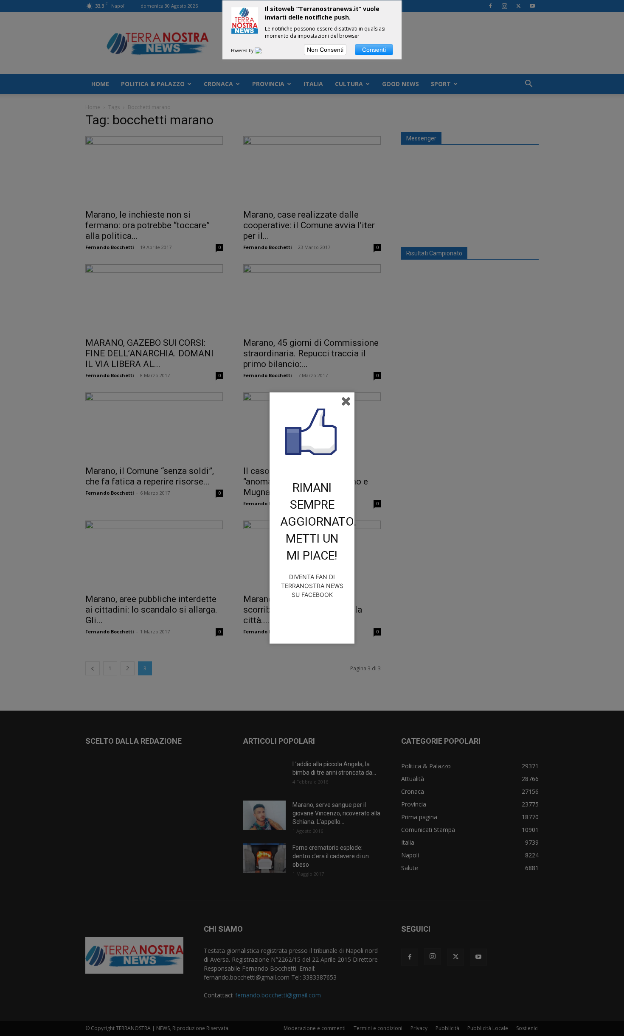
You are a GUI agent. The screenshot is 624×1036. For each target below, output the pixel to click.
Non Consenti (325, 49)
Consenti (374, 49)
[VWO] (263, 50)
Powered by (243, 50)
